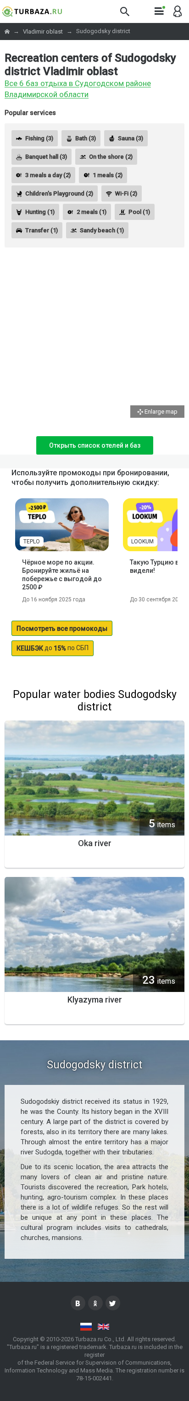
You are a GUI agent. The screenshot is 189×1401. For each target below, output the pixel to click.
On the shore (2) (111, 156)
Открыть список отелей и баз (94, 445)
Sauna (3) (130, 138)
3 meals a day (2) (48, 175)
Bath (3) (85, 138)
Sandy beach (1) (102, 230)
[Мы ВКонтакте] (78, 1303)
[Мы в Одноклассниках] (95, 1303)
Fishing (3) (39, 138)
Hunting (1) (40, 211)
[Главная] (8, 31)
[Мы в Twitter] (113, 1303)
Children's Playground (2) (59, 193)
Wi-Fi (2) (126, 193)
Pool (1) (139, 211)
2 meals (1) (91, 211)
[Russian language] (86, 1326)
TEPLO (31, 541)
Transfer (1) (41, 230)
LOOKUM (142, 541)
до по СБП (53, 648)
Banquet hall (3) (46, 156)
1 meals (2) (107, 175)
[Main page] (32, 11)
